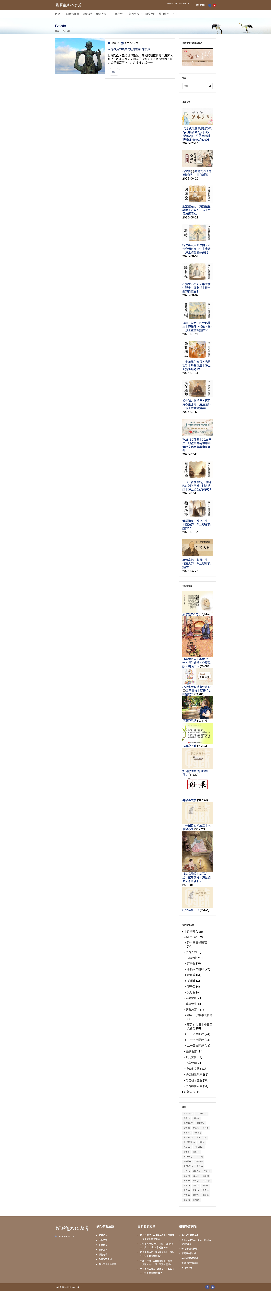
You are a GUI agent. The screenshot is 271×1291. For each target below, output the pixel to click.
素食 (196, 1185)
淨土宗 (206, 1181)
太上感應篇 (189, 1142)
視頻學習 (134, 13)
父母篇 (191, 992)
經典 (205, 1185)
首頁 (57, 13)
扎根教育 (191, 958)
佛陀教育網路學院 (190, 1248)
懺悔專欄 (103, 1254)
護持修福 (164, 13)
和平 (205, 1128)
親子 (206, 1190)
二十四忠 (202, 1114)
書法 (196, 1176)
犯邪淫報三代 (190, 910)
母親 (187, 1181)
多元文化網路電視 (107, 1264)
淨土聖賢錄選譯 (197, 942)
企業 (187, 1118)
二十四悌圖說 (195, 1040)
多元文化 (191, 1057)
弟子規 (188, 1162)
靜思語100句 (190, 614)
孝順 (187, 1147)
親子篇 (191, 986)
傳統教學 (188, 1123)
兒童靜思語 (189, 720)
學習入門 (191, 952)
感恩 (200, 1166)
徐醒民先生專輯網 (190, 1263)
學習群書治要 (193, 1086)
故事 (196, 1171)
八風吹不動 (189, 746)
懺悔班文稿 (192, 1069)
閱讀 (196, 1200)
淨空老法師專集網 (190, 1235)
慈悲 (187, 1171)
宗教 (187, 1152)
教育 (207, 1171)
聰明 (187, 1190)
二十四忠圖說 (195, 1045)
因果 (197, 1133)
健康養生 (191, 1004)
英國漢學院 (187, 1268)
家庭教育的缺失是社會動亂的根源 (129, 49)
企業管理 (191, 1063)
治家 (196, 1181)
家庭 (196, 1152)
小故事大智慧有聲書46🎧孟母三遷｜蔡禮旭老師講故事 (196, 690)
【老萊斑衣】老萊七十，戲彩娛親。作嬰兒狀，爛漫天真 (196, 662)
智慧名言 (191, 1051)
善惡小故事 (189, 800)
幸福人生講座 (195, 969)
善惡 (187, 1133)
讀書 (196, 1195)
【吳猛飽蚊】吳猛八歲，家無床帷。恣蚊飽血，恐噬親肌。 (196, 877)
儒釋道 (200, 1123)
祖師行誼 (191, 937)
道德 (187, 1200)
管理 (187, 1185)
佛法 (196, 1118)
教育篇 (115, 43)
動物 (187, 1128)
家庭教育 (188, 1157)
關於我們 (150, 13)
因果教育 (191, 998)
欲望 (206, 1176)
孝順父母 (198, 1147)
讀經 (206, 1195)
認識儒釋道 (72, 13)
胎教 (196, 1190)
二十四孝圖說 (195, 1034)
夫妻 (201, 1142)
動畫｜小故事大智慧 (199, 1015)
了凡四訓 (188, 1114)
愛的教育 (188, 1166)
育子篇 (191, 963)
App (175, 13)
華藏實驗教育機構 (190, 1258)
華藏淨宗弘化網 (189, 1253)
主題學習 (118, 13)
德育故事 (191, 1009)
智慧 (187, 1176)
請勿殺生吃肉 (193, 1074)
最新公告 (88, 13)
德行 (199, 1162)
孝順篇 (191, 981)
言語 (187, 1195)
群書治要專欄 (105, 1259)
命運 (196, 1128)
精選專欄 (101, 13)
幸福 (200, 1157)
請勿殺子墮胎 (193, 1080)
